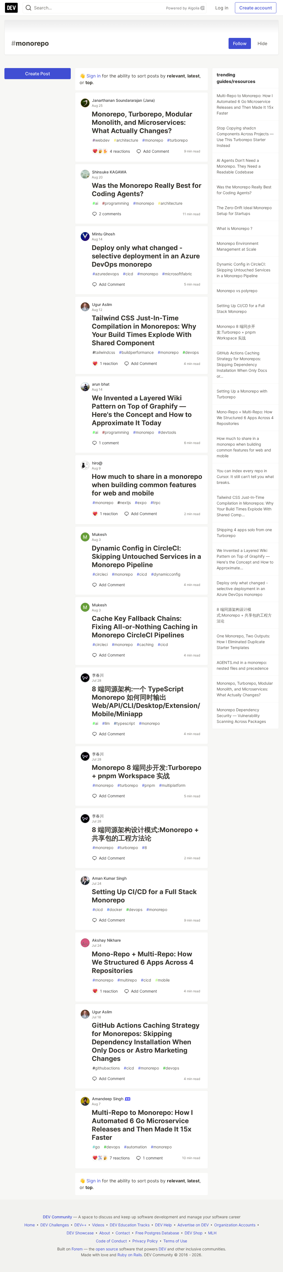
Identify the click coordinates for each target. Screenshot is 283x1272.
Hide (262, 43)
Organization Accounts (234, 1224)
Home (29, 1224)
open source (107, 1249)
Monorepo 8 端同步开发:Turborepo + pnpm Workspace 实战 (146, 772)
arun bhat (100, 384)
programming (115, 203)
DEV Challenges (54, 1224)
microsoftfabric (177, 273)
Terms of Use (175, 1241)
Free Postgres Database (157, 1233)
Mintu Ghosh (103, 234)
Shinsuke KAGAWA (109, 172)
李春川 (98, 675)
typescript (124, 723)
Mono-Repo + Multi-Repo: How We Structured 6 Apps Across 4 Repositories (142, 962)
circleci (100, 574)
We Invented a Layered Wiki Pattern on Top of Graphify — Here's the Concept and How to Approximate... (245, 559)
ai (95, 203)
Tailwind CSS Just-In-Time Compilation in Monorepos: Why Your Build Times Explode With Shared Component (144, 330)
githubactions (106, 1068)
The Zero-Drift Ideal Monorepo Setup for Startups (244, 210)
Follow (240, 43)
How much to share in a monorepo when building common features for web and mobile (147, 485)
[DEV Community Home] (11, 7)
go (96, 1146)
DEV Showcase (80, 1233)
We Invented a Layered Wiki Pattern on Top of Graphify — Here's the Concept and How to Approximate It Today (142, 410)
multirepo (127, 980)
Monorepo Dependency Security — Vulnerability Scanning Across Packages (241, 715)
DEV (162, 1249)
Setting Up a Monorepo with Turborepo (242, 394)
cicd (128, 273)
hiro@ (97, 463)
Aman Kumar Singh (109, 878)
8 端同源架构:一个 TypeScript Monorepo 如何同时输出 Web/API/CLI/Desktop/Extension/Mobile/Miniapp (146, 701)
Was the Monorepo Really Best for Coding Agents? (146, 189)
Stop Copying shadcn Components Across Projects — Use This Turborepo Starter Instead (245, 137)
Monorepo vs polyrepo (237, 290)
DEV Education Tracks (130, 1224)
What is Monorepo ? (234, 228)
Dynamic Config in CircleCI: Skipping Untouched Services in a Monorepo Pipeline (146, 556)
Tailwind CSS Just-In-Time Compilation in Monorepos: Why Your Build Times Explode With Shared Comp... (245, 506)
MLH (212, 1233)
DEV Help (163, 1224)
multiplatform (172, 785)
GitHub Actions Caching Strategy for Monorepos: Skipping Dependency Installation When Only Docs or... (242, 364)
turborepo (177, 140)
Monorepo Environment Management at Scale (237, 246)
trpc (156, 502)
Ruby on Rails (129, 1254)
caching (145, 644)
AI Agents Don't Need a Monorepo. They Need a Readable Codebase (239, 166)
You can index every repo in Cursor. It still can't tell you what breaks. (245, 476)
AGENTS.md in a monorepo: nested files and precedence (242, 665)
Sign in (94, 76)
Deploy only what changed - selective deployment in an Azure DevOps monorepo (146, 256)
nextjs (124, 502)
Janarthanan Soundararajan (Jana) (123, 100)
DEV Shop (194, 1233)
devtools (167, 432)
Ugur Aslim (102, 304)
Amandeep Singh (108, 1098)
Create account (255, 8)
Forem (77, 1249)
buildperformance (136, 352)
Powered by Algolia (183, 8)
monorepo (152, 140)
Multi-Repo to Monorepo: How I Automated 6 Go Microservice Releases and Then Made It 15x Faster (142, 1125)
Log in (221, 8)
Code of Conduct (111, 1241)
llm (106, 723)
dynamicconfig (165, 574)
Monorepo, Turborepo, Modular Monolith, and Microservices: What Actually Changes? (142, 122)
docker (114, 909)
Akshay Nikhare (106, 940)
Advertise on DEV (193, 1224)
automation (135, 1146)
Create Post (37, 73)
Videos (98, 1224)
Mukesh (99, 534)
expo (140, 502)
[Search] (28, 8)
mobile (162, 980)
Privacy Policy (145, 1241)
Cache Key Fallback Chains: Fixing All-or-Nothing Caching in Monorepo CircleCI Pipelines (145, 626)
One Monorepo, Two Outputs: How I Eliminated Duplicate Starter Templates (243, 642)
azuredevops (106, 273)
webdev (101, 140)
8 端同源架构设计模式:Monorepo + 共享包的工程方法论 (145, 834)
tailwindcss (104, 352)
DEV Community (57, 1216)
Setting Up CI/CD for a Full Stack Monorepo (144, 896)
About (104, 1233)
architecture (126, 140)
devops (191, 352)
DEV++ (80, 1224)
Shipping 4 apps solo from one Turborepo (244, 532)
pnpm (148, 785)
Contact (123, 1233)
